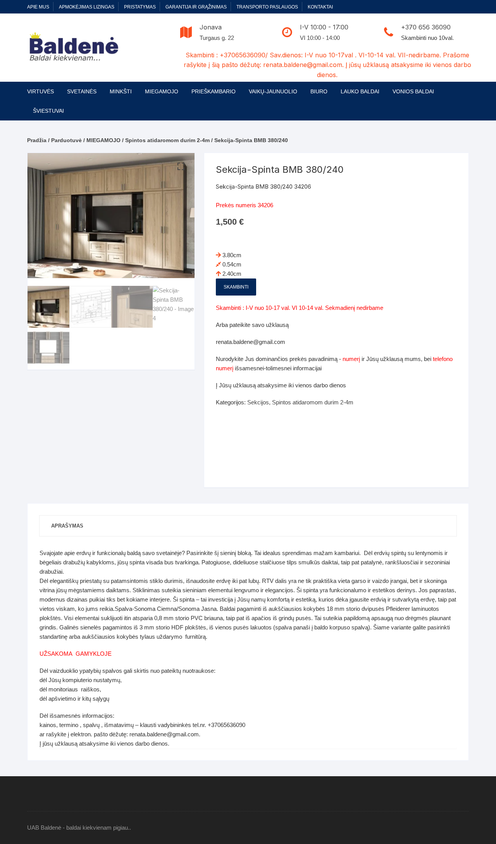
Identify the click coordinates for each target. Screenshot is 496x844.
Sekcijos (258, 402)
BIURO (318, 91)
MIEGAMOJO (161, 91)
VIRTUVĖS (40, 91)
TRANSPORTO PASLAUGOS (267, 7)
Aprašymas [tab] (67, 526)
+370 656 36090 (426, 27)
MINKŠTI (121, 91)
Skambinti (236, 287)
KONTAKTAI (320, 7)
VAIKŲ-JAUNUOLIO (273, 91)
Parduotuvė (66, 140)
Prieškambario (213, 91)
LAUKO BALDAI (360, 91)
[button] (181, 166)
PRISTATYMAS (140, 7)
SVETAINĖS (81, 91)
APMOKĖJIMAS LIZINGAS (86, 7)
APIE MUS (38, 7)
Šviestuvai (48, 111)
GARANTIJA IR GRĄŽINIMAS (196, 7)
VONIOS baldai (413, 91)
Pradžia (36, 140)
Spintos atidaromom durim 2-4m (167, 140)
